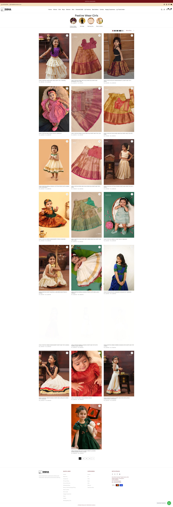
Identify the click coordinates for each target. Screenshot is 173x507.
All (88, 476)
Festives (88, 9)
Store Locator (66, 489)
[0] (167, 9)
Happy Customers (110, 9)
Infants (55, 9)
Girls (59, 9)
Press (64, 496)
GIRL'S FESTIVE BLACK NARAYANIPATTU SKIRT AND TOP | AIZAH (117, 81)
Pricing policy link (67, 500)
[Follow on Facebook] (164, 4)
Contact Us (65, 478)
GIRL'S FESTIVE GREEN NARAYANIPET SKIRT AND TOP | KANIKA (54, 345)
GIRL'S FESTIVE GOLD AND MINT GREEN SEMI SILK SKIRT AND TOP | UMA (86, 240)
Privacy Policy (66, 480)
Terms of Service (66, 483)
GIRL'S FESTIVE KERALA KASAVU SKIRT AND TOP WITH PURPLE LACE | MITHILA (84, 345)
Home (50, 9)
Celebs (64, 498)
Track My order (91, 487)
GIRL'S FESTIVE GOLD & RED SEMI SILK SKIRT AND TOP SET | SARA (118, 134)
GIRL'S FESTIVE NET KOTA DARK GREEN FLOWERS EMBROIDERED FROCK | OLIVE (83, 451)
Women (68, 9)
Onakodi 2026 (79, 9)
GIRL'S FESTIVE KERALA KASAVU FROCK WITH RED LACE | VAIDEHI (85, 292)
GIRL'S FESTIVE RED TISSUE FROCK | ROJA (81, 398)
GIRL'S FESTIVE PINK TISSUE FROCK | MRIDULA (50, 133)
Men (73, 9)
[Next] (93, 458)
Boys (63, 9)
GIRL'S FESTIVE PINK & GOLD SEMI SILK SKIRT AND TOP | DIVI (86, 133)
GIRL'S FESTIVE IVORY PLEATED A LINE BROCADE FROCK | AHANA (53, 292)
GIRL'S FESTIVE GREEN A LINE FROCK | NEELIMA (115, 239)
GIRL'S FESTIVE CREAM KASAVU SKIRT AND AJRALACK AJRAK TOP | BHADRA (53, 398)
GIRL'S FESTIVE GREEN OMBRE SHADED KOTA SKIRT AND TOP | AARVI (119, 345)
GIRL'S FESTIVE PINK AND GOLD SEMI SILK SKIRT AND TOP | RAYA (85, 187)
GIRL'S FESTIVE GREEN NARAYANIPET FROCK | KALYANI (52, 239)
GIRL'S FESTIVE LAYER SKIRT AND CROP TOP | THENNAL (52, 80)
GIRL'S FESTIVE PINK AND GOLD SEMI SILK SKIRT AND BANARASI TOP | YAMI (84, 81)
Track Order (121, 9)
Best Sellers (95, 9)
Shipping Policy (66, 485)
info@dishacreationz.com (16, 4)
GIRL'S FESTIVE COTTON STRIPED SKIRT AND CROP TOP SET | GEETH (118, 187)
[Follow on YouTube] (171, 4)
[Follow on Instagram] (166, 4)
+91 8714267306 (5, 4)
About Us (65, 476)
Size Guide (65, 491)
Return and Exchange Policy (69, 487)
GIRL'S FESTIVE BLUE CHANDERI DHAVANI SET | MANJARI (117, 292)
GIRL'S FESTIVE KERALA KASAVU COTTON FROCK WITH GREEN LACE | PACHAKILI (54, 187)
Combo (102, 9)
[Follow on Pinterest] (169, 4)
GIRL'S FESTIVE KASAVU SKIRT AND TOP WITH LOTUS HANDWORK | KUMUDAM (116, 398)
